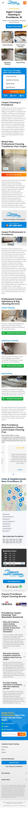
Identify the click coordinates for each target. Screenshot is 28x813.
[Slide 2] (13, 474)
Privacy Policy (22, 805)
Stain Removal (10, 87)
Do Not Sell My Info (7, 805)
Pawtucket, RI (7, 524)
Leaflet (24, 510)
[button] (14, 497)
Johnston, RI (6, 514)
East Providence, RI (8, 516)
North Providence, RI (9, 521)
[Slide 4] (16, 474)
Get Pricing (14, 92)
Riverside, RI (6, 531)
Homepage (4, 747)
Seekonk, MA (6, 526)
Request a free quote (14, 26)
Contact (3, 752)
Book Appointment (14, 581)
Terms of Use (15, 805)
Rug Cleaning (10, 83)
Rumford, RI (6, 519)
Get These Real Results (14, 175)
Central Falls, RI (7, 528)
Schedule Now (14, 762)
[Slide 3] (14, 474)
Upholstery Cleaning (12, 80)
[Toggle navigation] (3, 2)
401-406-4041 (15, 225)
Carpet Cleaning (11, 76)
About (3, 749)
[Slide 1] (11, 474)
